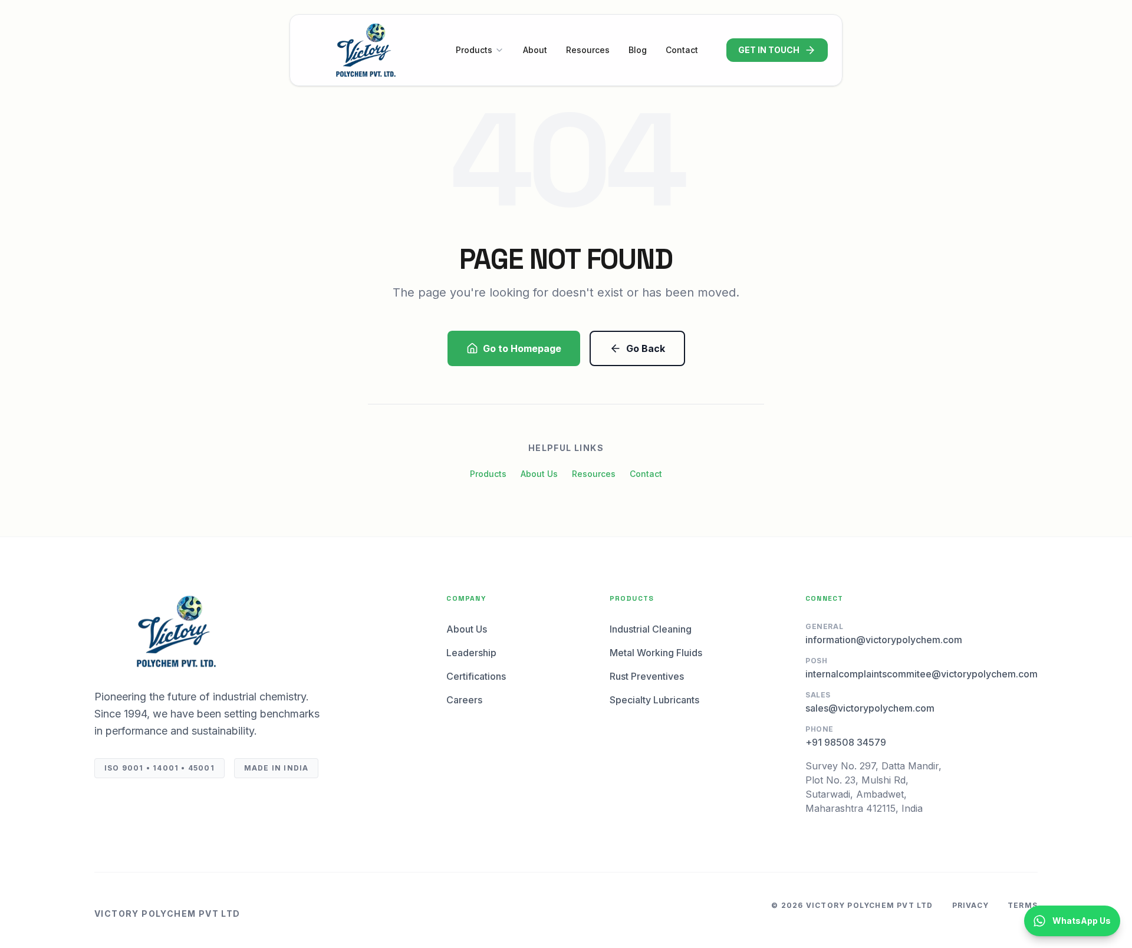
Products (474, 50)
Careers (464, 700)
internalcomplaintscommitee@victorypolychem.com (921, 674)
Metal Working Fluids (656, 653)
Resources (588, 50)
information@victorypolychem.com (883, 640)
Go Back (645, 348)
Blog (637, 50)
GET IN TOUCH (768, 50)
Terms (1023, 905)
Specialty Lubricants (654, 700)
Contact (682, 50)
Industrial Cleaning (651, 629)
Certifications (476, 676)
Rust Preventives (647, 676)
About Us (539, 474)
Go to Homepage (522, 348)
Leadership (471, 653)
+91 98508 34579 (845, 742)
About (535, 50)
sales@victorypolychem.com (869, 708)
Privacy (970, 905)
